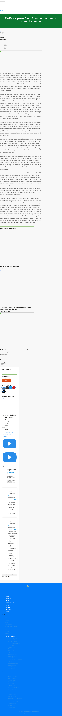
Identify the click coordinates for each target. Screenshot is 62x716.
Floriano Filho (11, 647)
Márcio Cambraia (12, 656)
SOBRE (7, 596)
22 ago (10, 499)
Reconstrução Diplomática (9, 266)
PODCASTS (8, 598)
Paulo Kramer (11, 668)
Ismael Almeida (12, 650)
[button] (9, 372)
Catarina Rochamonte (14, 643)
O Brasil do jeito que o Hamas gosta (9, 417)
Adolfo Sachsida (12, 638)
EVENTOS (8, 607)
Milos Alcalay (11, 667)
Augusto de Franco (13, 641)
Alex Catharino (12, 640)
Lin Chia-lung (11, 652)
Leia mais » (5, 425)
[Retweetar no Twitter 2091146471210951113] (11, 567)
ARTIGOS (8, 600)
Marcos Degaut (12, 661)
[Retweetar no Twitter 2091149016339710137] (11, 512)
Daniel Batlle (11, 645)
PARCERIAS (8, 609)
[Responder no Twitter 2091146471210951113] (8, 567)
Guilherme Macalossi (13, 649)
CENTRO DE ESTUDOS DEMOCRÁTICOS (15, 604)
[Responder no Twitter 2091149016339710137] (8, 512)
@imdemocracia (11, 497)
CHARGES (8, 605)
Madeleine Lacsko (13, 654)
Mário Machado (12, 665)
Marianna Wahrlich (13, 663)
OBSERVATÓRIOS (10, 602)
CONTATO (8, 611)
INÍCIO (7, 595)
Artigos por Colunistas (10, 636)
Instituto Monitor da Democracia (11, 491)
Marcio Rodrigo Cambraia (15, 659)
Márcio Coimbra (12, 658)
